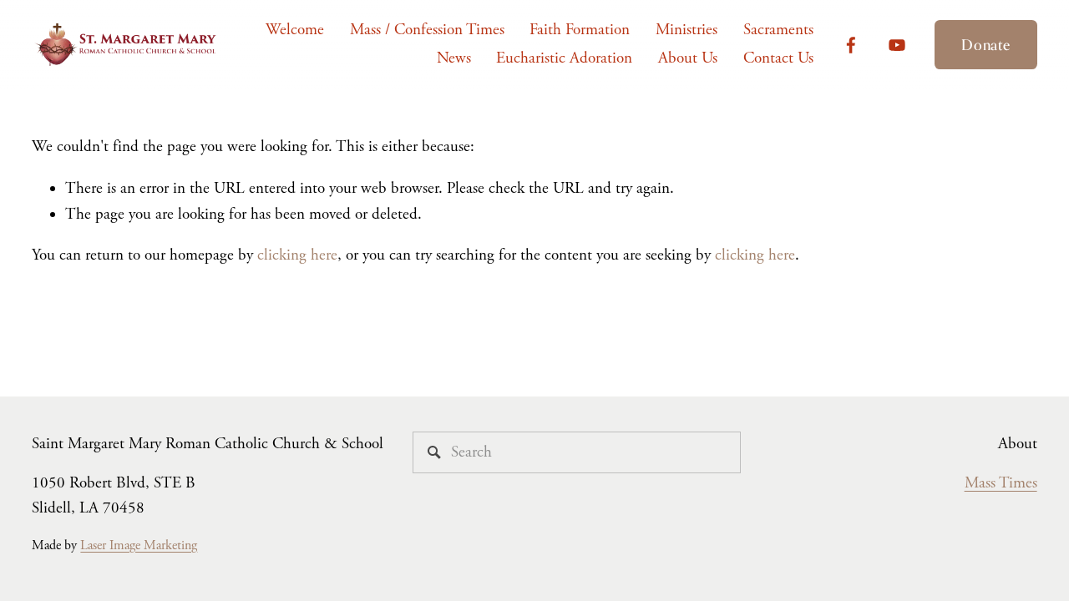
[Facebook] (851, 45)
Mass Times (1001, 483)
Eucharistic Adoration (564, 58)
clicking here (297, 255)
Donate (985, 44)
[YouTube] (897, 45)
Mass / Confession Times (427, 30)
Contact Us (778, 58)
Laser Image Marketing (138, 545)
